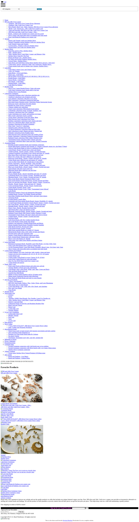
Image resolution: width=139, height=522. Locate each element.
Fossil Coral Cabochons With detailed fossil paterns (23, 109)
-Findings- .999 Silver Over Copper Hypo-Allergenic (24, 23)
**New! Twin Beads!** (15, 281)
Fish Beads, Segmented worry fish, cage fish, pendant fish (25, 338)
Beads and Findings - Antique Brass (19, 358)
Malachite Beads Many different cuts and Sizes (22, 170)
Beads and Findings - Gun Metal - (18, 356)
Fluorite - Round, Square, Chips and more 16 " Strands (24, 184)
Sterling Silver (9, 49)
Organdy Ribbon (13, 310)
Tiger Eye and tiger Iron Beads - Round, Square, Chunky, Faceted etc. (29, 182)
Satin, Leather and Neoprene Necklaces (20, 327)
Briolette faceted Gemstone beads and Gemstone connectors (26, 145)
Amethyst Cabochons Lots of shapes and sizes (22, 97)
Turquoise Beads (13, 197)
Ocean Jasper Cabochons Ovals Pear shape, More (23, 117)
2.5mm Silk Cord (13, 308)
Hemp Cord (11, 307)
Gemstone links (9, 344)
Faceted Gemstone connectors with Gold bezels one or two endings (28, 346)
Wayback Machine (67, 520)
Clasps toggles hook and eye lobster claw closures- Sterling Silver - (28, 66)
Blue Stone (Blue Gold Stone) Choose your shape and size (25, 155)
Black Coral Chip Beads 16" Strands (19, 238)
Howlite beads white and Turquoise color (20, 233)
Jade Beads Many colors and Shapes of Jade (21, 209)
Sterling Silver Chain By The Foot (18, 56)
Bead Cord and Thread (15, 305)
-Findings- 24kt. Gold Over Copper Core (20, 25)
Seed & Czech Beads (11, 279)
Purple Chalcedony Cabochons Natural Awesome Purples (25, 136)
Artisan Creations (10, 351)
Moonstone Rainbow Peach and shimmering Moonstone (25, 192)
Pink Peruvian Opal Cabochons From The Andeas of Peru (25, 134)
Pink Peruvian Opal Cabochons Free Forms (21, 119)
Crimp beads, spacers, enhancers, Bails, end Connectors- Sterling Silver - (30, 64)
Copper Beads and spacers (16, 262)
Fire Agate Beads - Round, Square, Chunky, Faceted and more (27, 204)
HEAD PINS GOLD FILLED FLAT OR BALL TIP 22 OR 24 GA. (29, 76)
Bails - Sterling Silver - (15, 52)
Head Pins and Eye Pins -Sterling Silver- (20, 51)
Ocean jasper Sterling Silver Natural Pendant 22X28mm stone (26, 353)
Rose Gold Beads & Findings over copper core (22, 37)
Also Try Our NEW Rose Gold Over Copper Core (23, 261)
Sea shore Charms (13, 336)
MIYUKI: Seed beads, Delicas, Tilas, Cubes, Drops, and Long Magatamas (30, 283)
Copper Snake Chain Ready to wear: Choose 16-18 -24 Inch (26, 257)
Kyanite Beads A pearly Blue (17, 199)
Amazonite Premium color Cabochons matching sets (24, 95)
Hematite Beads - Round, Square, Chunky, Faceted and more (26, 206)
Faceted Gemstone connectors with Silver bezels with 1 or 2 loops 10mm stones (32, 348)
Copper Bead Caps (14, 256)
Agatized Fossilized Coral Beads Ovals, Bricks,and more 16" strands (28, 153)
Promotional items (10, 343)
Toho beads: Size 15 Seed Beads (18, 285)
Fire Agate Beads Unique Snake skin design (21, 221)
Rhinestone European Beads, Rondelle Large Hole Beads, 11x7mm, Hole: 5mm (32, 244)
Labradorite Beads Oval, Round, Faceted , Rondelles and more (27, 175)
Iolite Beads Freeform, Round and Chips (20, 227)
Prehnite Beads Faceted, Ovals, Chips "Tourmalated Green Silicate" (28, 189)
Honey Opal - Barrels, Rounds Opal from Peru (22, 208)
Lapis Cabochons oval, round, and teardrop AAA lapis (24, 114)
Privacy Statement (10, 341)
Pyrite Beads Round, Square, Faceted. (19, 228)
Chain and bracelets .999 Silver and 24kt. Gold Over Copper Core (28, 30)
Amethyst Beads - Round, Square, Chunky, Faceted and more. (27, 151)
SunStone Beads (13, 218)
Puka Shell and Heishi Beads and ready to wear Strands (25, 278)
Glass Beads (12, 290)
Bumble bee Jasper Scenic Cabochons (19, 105)
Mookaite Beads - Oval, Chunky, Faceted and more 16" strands (27, 177)
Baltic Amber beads (14, 172)
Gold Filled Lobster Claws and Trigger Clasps (22, 69)
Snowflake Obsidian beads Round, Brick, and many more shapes (27, 196)
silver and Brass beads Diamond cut (19, 332)
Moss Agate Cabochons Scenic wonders (20, 116)
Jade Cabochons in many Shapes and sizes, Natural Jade (25, 131)
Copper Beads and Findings (13, 250)
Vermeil (7, 39)
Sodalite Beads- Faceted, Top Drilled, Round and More (24, 194)
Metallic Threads (13, 315)
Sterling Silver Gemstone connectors (19, 349)
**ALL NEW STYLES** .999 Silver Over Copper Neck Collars (28, 326)
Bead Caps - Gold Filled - (16, 75)
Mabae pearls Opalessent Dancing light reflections (23, 276)
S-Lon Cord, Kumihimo (12, 312)
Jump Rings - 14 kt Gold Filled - (18, 73)
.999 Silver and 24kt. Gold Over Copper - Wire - (22, 32)
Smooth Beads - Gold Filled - (17, 83)
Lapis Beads (12, 191)
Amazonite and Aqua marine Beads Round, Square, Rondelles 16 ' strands (30, 201)
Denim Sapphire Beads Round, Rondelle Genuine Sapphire (26, 225)
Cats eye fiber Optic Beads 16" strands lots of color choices (26, 162)
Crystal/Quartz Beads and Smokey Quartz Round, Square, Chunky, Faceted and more (34, 203)
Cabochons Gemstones (11, 93)
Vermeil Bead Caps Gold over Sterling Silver (21, 47)
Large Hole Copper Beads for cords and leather (22, 259)
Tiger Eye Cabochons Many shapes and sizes (21, 122)
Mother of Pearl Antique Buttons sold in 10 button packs (25, 274)
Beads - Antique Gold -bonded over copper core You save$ (26, 34)
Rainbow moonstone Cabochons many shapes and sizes (25, 121)
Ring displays (9, 322)
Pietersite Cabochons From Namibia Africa (21, 133)
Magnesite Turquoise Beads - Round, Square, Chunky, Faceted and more (30, 211)
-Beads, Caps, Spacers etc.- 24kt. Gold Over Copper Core (25, 28)
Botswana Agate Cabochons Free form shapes (22, 104)
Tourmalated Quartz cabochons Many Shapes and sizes (24, 139)
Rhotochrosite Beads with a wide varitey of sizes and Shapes (26, 232)
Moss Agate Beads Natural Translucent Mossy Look (24, 179)
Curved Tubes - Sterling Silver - (17, 61)
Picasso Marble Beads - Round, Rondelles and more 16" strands (27, 174)
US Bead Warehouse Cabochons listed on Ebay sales (24, 129)
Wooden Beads (9, 291)
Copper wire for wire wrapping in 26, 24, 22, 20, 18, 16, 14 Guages (28, 254)
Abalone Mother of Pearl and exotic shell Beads (22, 267)
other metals (8, 355)
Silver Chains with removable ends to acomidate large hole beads (27, 35)
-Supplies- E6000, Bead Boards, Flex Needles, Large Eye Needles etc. (29, 298)
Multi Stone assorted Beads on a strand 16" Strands (23, 230)
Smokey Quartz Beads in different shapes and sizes (23, 235)
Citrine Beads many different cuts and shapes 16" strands (25, 160)
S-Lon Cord (12, 320)
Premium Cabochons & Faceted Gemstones (21, 124)
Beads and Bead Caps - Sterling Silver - (20, 57)
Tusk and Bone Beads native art (17, 271)
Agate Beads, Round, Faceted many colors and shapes (24, 150)
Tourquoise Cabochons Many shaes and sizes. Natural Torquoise (27, 141)
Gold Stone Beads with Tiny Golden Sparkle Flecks (23, 220)
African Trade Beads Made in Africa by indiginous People (25, 148)
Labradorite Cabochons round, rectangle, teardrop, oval (24, 110)
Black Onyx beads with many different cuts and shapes (24, 156)
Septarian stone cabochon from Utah (19, 127)
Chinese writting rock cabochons (18, 107)
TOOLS (10, 295)
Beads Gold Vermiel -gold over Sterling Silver (22, 40)
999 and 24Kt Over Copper (13, 22)
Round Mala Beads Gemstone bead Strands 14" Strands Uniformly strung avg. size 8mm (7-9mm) (37, 146)
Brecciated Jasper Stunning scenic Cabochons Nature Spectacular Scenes (30, 102)
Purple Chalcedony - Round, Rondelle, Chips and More (25, 163)
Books (10, 297)
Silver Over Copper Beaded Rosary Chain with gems (24, 88)
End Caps (11, 317)
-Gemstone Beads (10, 143)
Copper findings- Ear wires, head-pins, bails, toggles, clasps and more (29, 252)
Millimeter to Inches (10, 339)
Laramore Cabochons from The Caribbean (21, 112)
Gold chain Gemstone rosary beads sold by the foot (23, 90)
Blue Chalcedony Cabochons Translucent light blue (23, 100)
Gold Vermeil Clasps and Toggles (18, 44)
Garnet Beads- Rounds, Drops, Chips (19, 187)
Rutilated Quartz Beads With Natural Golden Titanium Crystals (27, 213)
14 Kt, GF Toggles (14, 71)
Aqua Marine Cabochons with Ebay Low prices (22, 98)
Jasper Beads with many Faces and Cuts (20, 168)
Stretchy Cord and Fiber (15, 302)
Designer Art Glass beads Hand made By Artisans (23, 334)
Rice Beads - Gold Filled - (16, 81)
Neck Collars (8, 324)
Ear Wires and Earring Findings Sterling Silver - (22, 59)
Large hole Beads (10, 242)
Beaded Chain (9, 86)
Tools (10, 319)
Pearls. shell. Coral (10, 264)
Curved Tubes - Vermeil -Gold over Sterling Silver (23, 45)
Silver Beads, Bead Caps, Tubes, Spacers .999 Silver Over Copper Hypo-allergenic (33, 27)
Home (6, 20)
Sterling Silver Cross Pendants (17, 92)
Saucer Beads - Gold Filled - (16, 80)
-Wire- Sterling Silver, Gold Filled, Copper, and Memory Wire (26, 54)
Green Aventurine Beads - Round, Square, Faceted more (25, 186)
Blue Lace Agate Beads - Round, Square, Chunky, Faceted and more (28, 167)
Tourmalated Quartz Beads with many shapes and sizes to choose (27, 215)
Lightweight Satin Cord (15, 314)
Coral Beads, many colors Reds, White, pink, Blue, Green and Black (28, 269)
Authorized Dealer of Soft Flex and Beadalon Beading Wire (26, 303)
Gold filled (8, 68)
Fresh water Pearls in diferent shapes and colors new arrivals (26, 266)
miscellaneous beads (11, 329)
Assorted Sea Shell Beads (16, 273)
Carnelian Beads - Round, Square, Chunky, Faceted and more (26, 165)
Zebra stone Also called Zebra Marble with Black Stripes (25, 240)
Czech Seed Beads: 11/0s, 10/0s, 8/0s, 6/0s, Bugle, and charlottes (27, 286)
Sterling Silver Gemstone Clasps (10, 492)
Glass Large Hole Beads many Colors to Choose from (24, 245)
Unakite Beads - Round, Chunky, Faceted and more (23, 216)
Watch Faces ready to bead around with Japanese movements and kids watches (31, 331)
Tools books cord (10, 293)
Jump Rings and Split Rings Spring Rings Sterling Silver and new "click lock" (31, 63)
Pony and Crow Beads (15, 288)
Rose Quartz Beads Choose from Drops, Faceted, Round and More (28, 180)
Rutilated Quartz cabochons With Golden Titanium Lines (25, 138)
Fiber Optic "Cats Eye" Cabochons (18, 126)
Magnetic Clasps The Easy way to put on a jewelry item (17, 472)
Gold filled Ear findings (15, 85)
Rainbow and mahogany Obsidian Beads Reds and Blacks (25, 223)
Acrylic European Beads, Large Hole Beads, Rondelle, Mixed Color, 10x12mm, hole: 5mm (35, 247)
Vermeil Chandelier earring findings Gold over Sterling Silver (26, 42)
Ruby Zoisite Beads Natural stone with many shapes (24, 237)
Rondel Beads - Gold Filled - (17, 78)
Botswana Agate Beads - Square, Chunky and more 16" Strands (27, 158)
